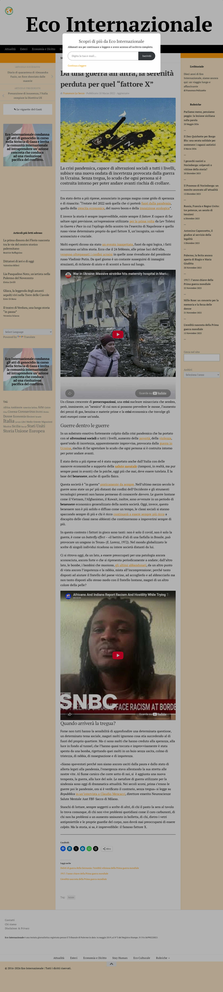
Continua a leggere (77, 65)
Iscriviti (146, 56)
